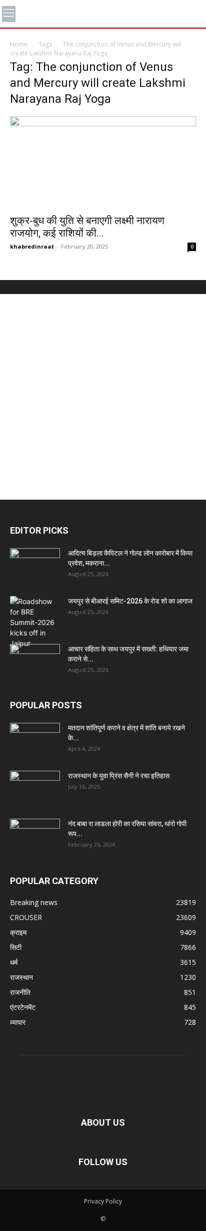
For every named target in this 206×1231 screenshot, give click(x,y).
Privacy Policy (103, 1201)
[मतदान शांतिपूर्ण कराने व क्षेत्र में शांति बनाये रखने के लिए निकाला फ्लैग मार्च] (35, 740)
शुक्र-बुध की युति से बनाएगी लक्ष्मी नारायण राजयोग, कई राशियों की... (87, 227)
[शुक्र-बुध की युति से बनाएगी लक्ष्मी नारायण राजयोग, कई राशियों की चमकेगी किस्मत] (103, 162)
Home (19, 44)
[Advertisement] (103, 397)
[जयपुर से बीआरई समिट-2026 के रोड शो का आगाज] (35, 622)
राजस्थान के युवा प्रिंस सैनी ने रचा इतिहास (119, 776)
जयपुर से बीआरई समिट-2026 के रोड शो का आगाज (130, 601)
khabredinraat (32, 246)
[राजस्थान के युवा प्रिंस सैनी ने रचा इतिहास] (35, 788)
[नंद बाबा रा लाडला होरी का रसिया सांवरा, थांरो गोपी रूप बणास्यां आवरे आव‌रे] (35, 836)
